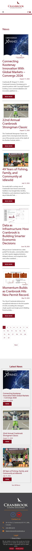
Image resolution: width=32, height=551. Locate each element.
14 (24, 331)
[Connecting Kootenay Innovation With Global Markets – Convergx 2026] (16, 380)
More (7, 404)
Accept (12, 548)
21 (4, 338)
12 (16, 331)
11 (12, 331)
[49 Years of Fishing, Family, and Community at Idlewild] (16, 458)
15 (4, 334)
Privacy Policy (16, 538)
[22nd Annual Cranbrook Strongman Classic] (16, 420)
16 (8, 334)
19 (21, 334)
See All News (16, 485)
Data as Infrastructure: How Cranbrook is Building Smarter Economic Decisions (15, 234)
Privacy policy (19, 548)
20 (25, 334)
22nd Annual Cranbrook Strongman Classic (14, 123)
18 (17, 334)
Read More (8, 96)
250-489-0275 (10, 528)
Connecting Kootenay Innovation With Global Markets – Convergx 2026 (13, 68)
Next (16, 345)
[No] (30, 545)
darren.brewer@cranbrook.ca (15, 531)
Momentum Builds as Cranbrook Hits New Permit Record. (15, 291)
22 (8, 338)
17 (13, 334)
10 (8, 331)
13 (20, 331)
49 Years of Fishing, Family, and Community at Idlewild (15, 174)
